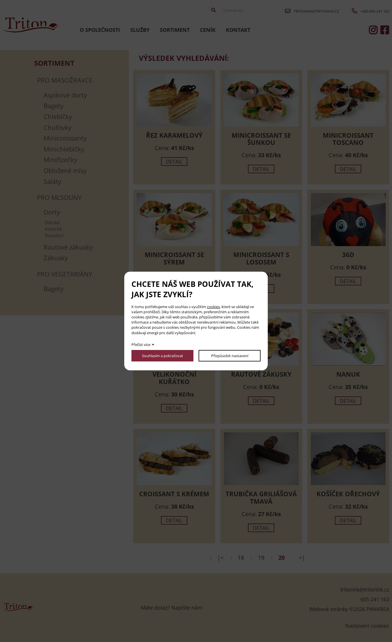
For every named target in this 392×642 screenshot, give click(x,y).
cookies (213, 306)
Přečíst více (140, 344)
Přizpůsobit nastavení (229, 355)
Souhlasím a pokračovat (162, 355)
